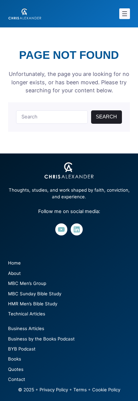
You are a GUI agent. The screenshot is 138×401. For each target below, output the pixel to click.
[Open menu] (124, 13)
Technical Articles (26, 313)
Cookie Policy (106, 389)
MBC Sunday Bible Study (34, 293)
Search (106, 116)
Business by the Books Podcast (41, 338)
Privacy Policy (54, 389)
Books (14, 359)
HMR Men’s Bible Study (32, 303)
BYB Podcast (22, 349)
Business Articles (26, 328)
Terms (80, 389)
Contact (16, 379)
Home (14, 263)
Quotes (15, 369)
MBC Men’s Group (27, 283)
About (14, 273)
